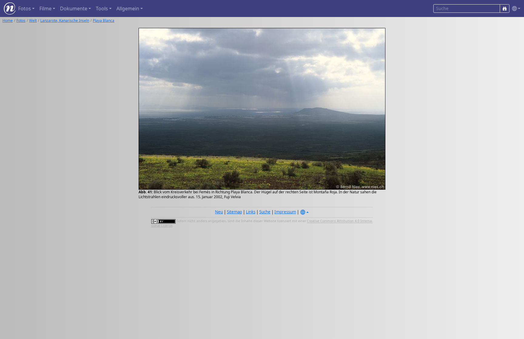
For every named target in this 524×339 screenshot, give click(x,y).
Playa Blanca (103, 20)
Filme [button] (45, 8)
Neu (219, 212)
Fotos (20, 20)
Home (7, 20)
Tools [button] (102, 8)
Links (250, 212)
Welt (33, 20)
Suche (264, 212)
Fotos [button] (24, 8)
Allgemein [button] (127, 8)
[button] (514, 8)
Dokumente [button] (73, 8)
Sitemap (234, 212)
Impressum (285, 212)
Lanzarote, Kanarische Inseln (64, 20)
